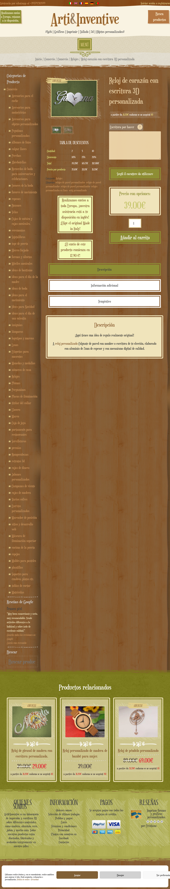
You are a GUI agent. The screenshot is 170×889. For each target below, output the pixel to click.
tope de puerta (20, 244)
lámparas (17, 332)
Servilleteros (19, 441)
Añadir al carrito (135, 237)
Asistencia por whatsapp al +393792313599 (22, 3)
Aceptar (77, 875)
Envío (64, 822)
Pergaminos (19, 390)
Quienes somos (64, 810)
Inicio (38, 59)
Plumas (16, 383)
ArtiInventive (85, 18)
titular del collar (21, 403)
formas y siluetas (22, 257)
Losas (15, 345)
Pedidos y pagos (63, 818)
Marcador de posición (24, 518)
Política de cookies (23, 879)
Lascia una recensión (16, 642)
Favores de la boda (22, 185)
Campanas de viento (23, 486)
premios (16, 448)
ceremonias (18, 230)
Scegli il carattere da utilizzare (135, 174)
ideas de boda (19, 288)
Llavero (16, 410)
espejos (16, 554)
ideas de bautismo (22, 270)
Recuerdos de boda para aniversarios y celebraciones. (23, 174)
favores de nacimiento (24, 192)
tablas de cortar (21, 586)
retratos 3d (18, 461)
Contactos (64, 842)
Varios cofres (19, 499)
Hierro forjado (20, 250)
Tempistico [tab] (104, 301)
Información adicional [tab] (104, 285)
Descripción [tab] (104, 269)
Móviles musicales (22, 264)
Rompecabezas (20, 454)
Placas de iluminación (24, 396)
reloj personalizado (78, 190)
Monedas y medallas (23, 363)
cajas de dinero (20, 468)
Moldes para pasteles (24, 561)
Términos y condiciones (64, 826)
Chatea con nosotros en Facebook (64, 836)
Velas (15, 212)
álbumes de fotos (21, 142)
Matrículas (18, 592)
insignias (17, 325)
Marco (15, 416)
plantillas (17, 567)
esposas (16, 199)
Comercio (49, 59)
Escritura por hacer (125, 127)
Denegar (120, 875)
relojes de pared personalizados (70, 182)
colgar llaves (19, 149)
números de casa (21, 370)
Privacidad (35, 879)
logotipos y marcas (23, 338)
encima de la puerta (23, 547)
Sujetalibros (18, 237)
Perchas (16, 156)
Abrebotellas (19, 162)
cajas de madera (21, 493)
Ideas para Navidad (23, 307)
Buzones (16, 205)
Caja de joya (19, 423)
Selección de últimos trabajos (64, 814)
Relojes (75, 59)
